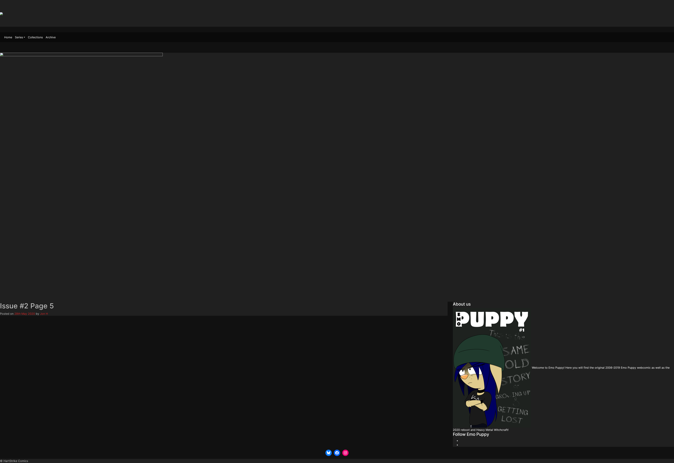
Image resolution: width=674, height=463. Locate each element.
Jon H (44, 313)
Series (19, 37)
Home (8, 37)
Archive (51, 37)
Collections (35, 37)
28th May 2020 (24, 313)
